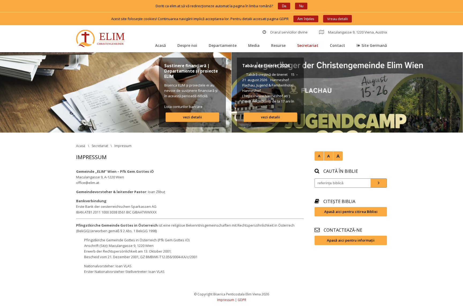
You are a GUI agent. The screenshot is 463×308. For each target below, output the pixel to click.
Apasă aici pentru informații (351, 240)
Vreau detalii (337, 18)
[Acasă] (101, 39)
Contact (337, 45)
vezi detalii (192, 117)
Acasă (160, 45)
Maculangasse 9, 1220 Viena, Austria (357, 32)
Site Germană (374, 45)
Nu (301, 6)
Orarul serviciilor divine (289, 32)
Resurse (278, 45)
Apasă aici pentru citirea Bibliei (351, 211)
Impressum (123, 146)
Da (284, 6)
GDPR (242, 300)
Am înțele (305, 19)
